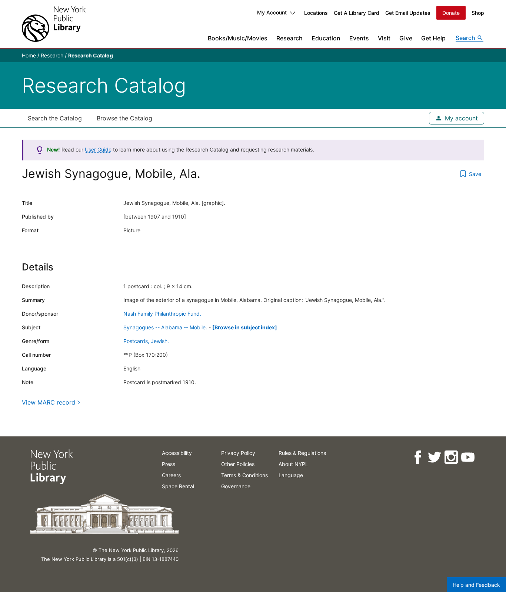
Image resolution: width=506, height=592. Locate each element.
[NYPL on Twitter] (434, 457)
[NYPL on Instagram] (450, 457)
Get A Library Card (356, 13)
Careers (171, 475)
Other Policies (237, 464)
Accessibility (177, 453)
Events (359, 38)
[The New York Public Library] (54, 24)
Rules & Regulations (302, 453)
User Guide (98, 149)
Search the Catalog (55, 118)
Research (289, 38)
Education (326, 38)
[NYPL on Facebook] (417, 457)
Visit (384, 38)
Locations (316, 13)
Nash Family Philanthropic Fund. (162, 313)
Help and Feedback (476, 585)
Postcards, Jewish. (146, 341)
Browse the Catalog (124, 118)
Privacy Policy (238, 453)
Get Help (433, 38)
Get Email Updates (407, 13)
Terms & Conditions (244, 475)
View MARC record (48, 402)
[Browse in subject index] (244, 327)
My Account (272, 12)
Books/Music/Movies (237, 38)
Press (168, 464)
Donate (451, 13)
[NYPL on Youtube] (467, 457)
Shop (478, 13)
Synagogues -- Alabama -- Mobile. (165, 327)
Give (405, 38)
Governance (235, 486)
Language (291, 475)
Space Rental (178, 486)
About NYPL (293, 464)
